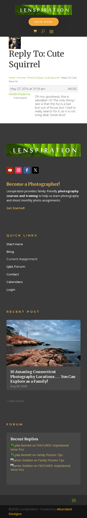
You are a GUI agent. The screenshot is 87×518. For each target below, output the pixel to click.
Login (10, 290)
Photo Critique (35, 77)
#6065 (72, 89)
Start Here (14, 244)
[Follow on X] (35, 170)
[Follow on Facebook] (26, 170)
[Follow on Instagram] (18, 170)
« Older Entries (15, 401)
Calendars (14, 282)
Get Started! (15, 208)
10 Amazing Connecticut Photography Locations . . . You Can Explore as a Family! (42, 376)
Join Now (44, 21)
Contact (12, 274)
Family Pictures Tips (50, 455)
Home (12, 77)
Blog (10, 252)
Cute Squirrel (52, 77)
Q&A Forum (15, 266)
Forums (21, 77)
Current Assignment (21, 259)
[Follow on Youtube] (9, 170)
